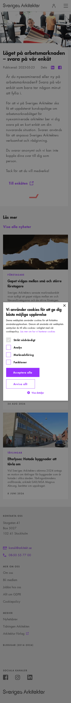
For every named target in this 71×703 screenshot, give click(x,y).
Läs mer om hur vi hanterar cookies (37, 331)
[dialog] (35, 351)
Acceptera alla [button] (22, 372)
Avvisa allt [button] (20, 384)
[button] (35, 393)
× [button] (64, 305)
